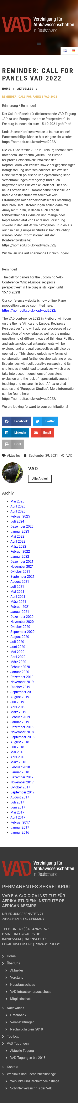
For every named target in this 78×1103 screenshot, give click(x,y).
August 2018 (19, 742)
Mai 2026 (17, 501)
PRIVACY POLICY (47, 944)
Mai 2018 (17, 752)
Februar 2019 (20, 717)
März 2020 (18, 662)
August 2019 (19, 697)
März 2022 (18, 546)
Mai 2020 (17, 652)
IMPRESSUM (11, 939)
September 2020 (22, 632)
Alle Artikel (40, 479)
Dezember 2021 (21, 562)
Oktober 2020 (20, 627)
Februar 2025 (20, 516)
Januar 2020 (19, 672)
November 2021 (22, 567)
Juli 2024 (17, 521)
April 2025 (17, 511)
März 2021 (18, 602)
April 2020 (17, 657)
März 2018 (18, 762)
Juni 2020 (17, 647)
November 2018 (22, 732)
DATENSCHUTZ (35, 939)
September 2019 (22, 692)
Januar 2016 (19, 832)
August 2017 (19, 797)
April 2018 (17, 757)
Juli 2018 (17, 747)
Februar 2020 (20, 667)
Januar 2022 (19, 557)
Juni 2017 (17, 807)
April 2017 (17, 817)
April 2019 (17, 707)
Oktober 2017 (20, 787)
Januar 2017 (19, 827)
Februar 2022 (20, 551)
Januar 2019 (19, 722)
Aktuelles (13, 456)
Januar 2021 (19, 612)
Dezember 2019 (21, 677)
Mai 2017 (17, 812)
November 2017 (22, 782)
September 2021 (22, 577)
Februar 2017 (20, 822)
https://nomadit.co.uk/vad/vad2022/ (29, 310)
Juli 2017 (17, 802)
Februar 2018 (20, 767)
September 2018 (22, 737)
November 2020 (22, 622)
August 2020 (19, 637)
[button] (39, 43)
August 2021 (19, 582)
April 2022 (17, 541)
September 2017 (22, 792)
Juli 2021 (17, 587)
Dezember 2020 (21, 617)
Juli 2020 (17, 642)
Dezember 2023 (21, 526)
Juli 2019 (17, 702)
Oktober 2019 (20, 687)
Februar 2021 (20, 607)
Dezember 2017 (21, 777)
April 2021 (17, 597)
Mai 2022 (17, 536)
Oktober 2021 (20, 572)
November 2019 (22, 682)
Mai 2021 (17, 592)
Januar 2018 (19, 772)
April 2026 (17, 506)
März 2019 (18, 712)
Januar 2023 (19, 531)
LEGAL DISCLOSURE (17, 944)
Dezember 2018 (21, 727)
